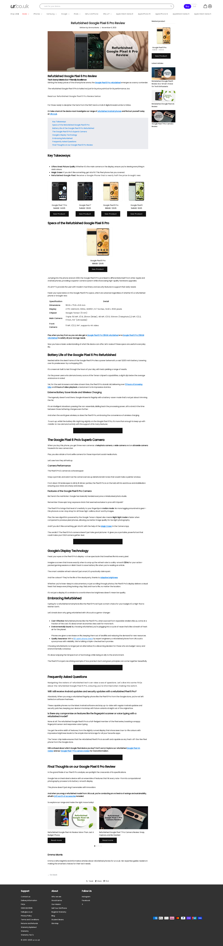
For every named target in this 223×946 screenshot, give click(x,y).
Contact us (25, 896)
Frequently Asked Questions (64, 141)
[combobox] (107, 6)
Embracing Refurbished (62, 138)
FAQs (23, 904)
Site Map (55, 923)
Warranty (24, 931)
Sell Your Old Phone (59, 908)
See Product (59, 214)
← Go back (52, 874)
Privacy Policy (26, 915)
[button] (205, 6)
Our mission (56, 904)
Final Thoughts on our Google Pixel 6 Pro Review (72, 145)
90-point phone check (83, 638)
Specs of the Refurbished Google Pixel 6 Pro (71, 125)
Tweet (91, 881)
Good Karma (56, 900)
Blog (53, 915)
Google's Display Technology (64, 135)
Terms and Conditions (30, 919)
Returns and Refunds (29, 923)
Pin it (107, 881)
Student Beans (57, 919)
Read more (56, 840)
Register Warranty (58, 912)
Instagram (86, 896)
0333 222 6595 (27, 908)
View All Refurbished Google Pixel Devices (98, 430)
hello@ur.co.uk (26, 912)
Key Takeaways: (59, 121)
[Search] (171, 6)
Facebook (86, 900)
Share (99, 881)
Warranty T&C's (27, 935)
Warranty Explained (28, 927)
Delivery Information (29, 900)
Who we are (56, 896)
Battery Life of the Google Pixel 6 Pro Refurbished (73, 128)
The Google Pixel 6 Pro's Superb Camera (69, 131)
